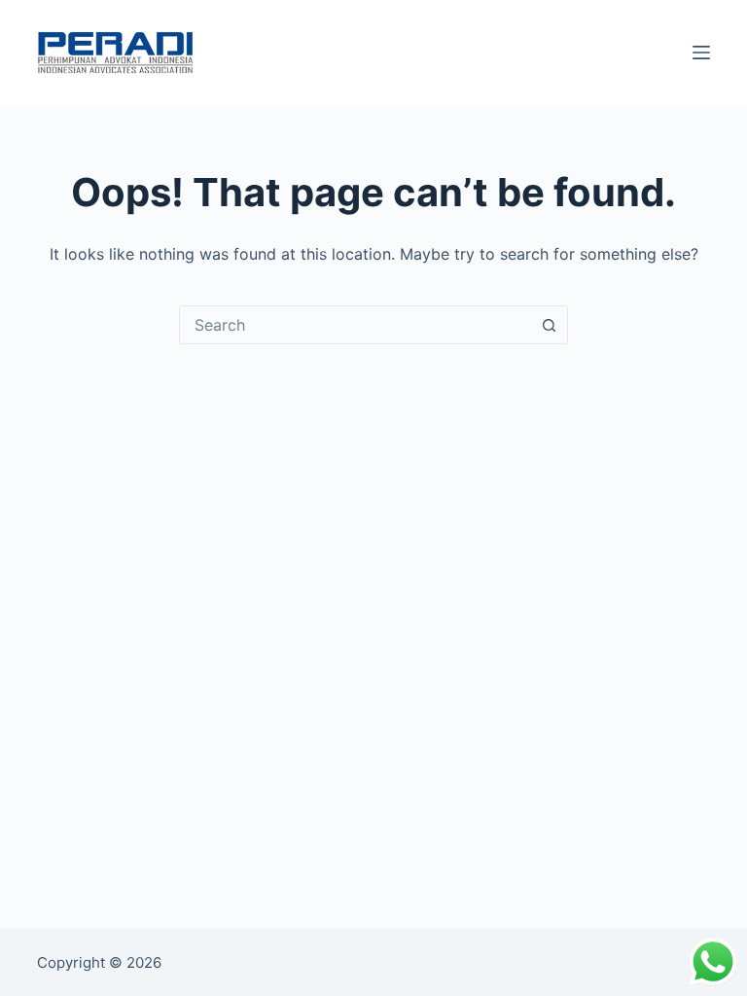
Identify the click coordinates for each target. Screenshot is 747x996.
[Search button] (548, 324)
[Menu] (701, 52)
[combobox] (355, 324)
